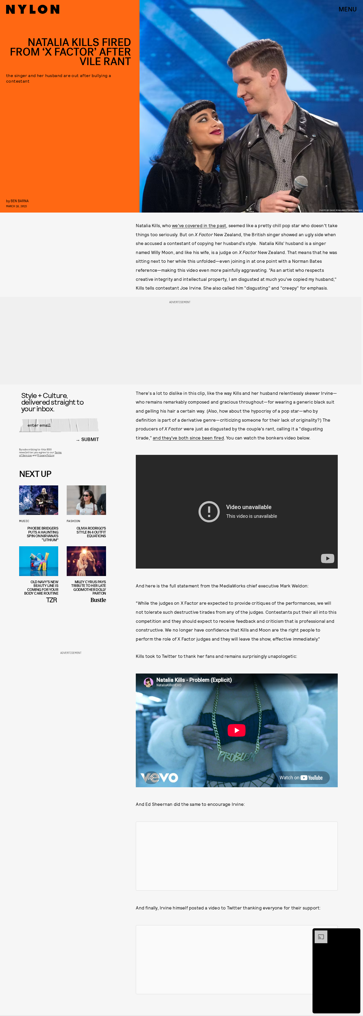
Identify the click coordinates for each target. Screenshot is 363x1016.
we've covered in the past (199, 225)
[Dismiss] (354, 933)
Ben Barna (20, 200)
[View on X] (237, 856)
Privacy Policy (45, 455)
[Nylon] (32, 9)
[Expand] (318, 933)
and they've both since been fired (188, 437)
